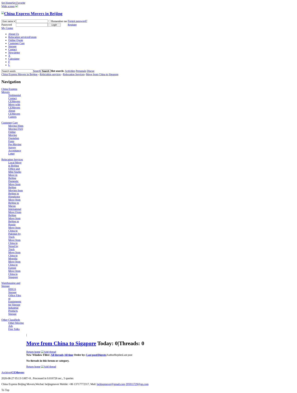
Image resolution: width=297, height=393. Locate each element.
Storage (12, 46)
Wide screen (8, 6)
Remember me (59, 21)
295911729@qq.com (137, 384)
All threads (57, 354)
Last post (91, 354)
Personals (81, 70)
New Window (34, 354)
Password (6, 24)
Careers (12, 116)
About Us (13, 34)
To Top (5, 390)
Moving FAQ (15, 128)
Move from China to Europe (14, 264)
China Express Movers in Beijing (19, 74)
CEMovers (18, 372)
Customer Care (16, 43)
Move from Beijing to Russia (14, 221)
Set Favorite (18, 2)
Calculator (13, 58)
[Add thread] (48, 351)
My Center (7, 28)
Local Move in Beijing (14, 164)
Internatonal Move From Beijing (14, 212)
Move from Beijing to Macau (14, 202)
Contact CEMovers (14, 100)
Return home (33, 351)
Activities (70, 70)
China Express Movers (9, 91)
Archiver (6, 372)
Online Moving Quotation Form (13, 137)
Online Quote (15, 40)
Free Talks (14, 329)
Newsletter (14, 52)
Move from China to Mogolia (14, 255)
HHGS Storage (12, 291)
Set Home (6, 2)
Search (37, 70)
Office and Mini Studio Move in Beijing (14, 173)
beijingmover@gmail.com (111, 384)
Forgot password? (77, 21)
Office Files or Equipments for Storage (14, 300)
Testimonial (14, 95)
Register (72, 24)
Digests (102, 354)
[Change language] (16, 6)
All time (68, 354)
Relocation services (22, 37)
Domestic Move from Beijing (14, 184)
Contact (12, 49)
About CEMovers (14, 112)
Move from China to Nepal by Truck (14, 245)
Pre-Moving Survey (14, 146)
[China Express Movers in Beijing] (31, 13)
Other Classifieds (10, 319)
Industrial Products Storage (13, 310)
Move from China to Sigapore (102, 74)
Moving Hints (15, 125)
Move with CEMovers (14, 106)
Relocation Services (73, 74)
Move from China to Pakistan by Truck (14, 232)
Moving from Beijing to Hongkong (15, 193)
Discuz (90, 70)
